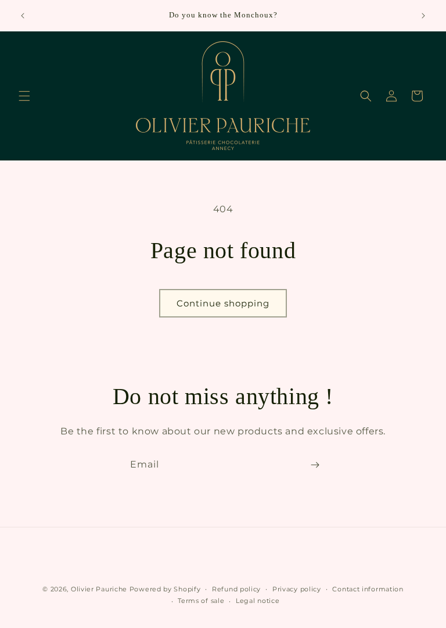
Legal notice (257, 601)
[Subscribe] (315, 465)
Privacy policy (296, 589)
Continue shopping (223, 303)
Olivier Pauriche (100, 589)
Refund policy (236, 589)
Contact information (367, 589)
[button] (24, 96)
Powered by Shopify (165, 589)
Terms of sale (201, 601)
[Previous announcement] (22, 15)
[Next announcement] (423, 15)
